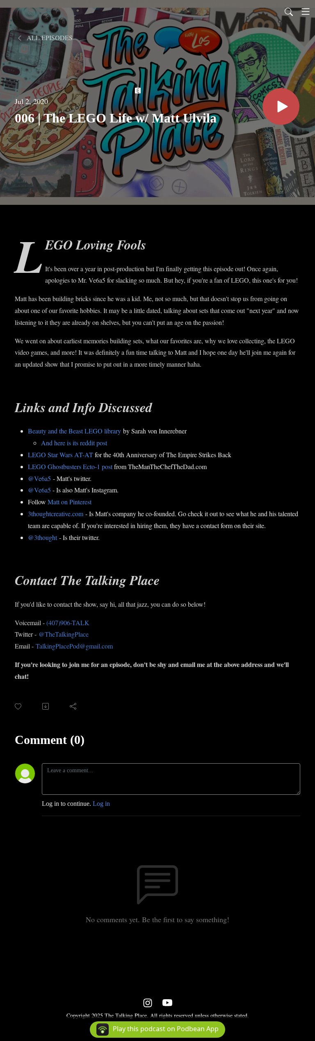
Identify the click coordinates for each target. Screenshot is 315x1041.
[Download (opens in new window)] (46, 706)
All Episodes (49, 37)
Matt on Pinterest (69, 501)
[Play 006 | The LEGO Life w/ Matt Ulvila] (280, 106)
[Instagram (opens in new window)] (148, 1002)
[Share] (73, 706)
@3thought (42, 537)
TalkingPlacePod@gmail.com (74, 646)
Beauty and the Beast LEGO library (74, 430)
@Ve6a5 (39, 478)
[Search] (288, 11)
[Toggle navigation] (305, 11)
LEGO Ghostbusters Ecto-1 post (70, 466)
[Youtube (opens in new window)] (167, 1002)
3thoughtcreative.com (55, 513)
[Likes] (18, 706)
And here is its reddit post (74, 442)
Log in (101, 803)
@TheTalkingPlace (64, 634)
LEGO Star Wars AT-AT (60, 454)
